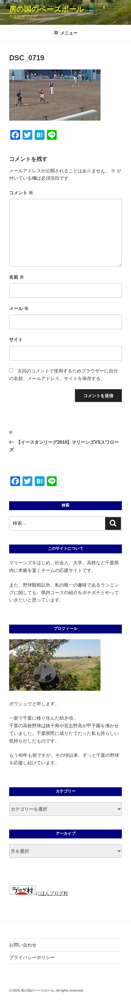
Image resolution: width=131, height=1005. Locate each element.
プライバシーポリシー (32, 957)
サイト (16, 339)
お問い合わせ (23, 944)
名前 (16, 277)
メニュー (68, 32)
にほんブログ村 (52, 893)
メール (19, 308)
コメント (21, 192)
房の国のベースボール (46, 9)
